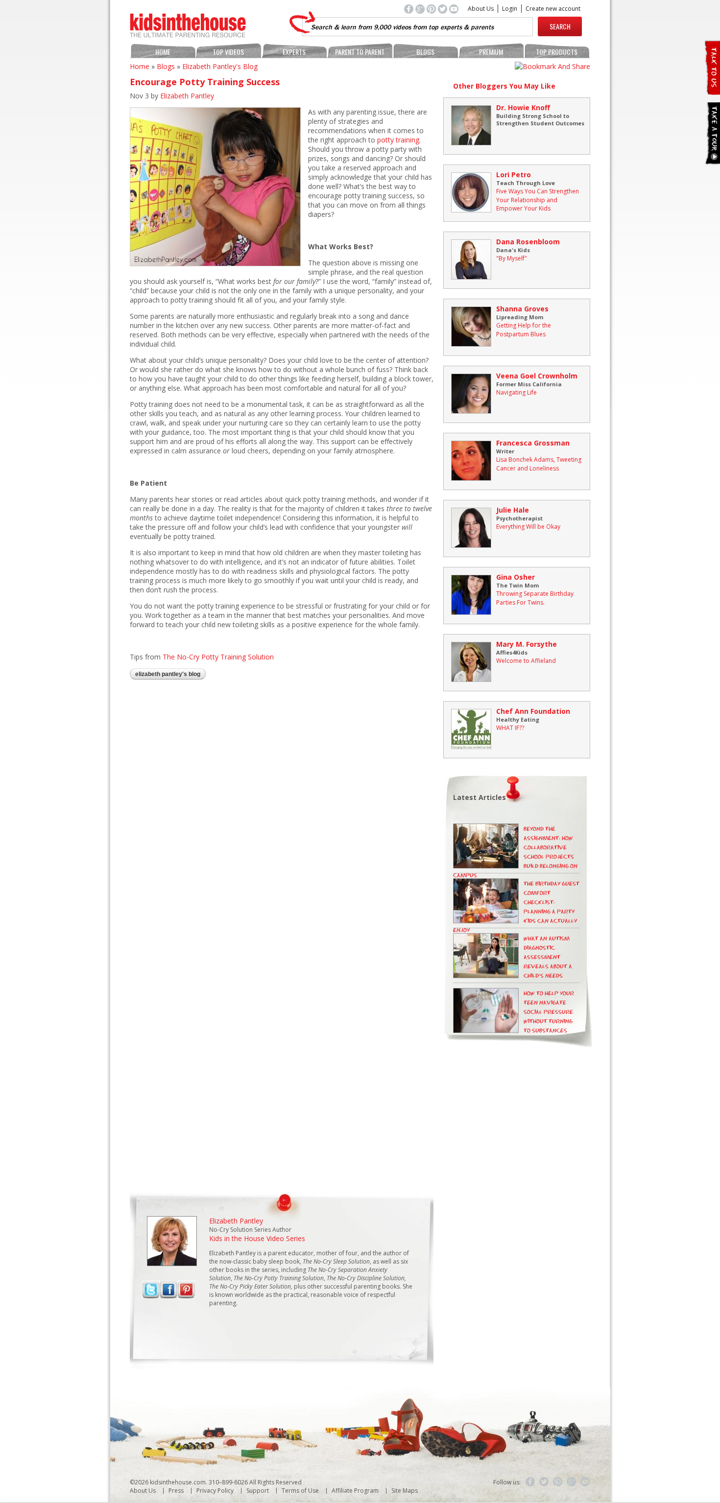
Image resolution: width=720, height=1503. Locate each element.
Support (257, 1490)
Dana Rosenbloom (528, 241)
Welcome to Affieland (526, 661)
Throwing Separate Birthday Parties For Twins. (535, 598)
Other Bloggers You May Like (504, 86)
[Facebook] (530, 1482)
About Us (481, 8)
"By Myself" (511, 258)
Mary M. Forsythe (526, 644)
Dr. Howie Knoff (523, 107)
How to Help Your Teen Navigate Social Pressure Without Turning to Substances (549, 1012)
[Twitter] (544, 1482)
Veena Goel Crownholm (536, 375)
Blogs (425, 52)
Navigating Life (516, 392)
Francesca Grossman (533, 442)
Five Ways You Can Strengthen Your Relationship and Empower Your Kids (537, 199)
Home (162, 52)
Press (176, 1490)
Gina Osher (515, 577)
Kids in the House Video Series (257, 1238)
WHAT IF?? (510, 728)
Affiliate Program (355, 1490)
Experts (294, 52)
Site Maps (404, 1490)
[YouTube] (585, 1482)
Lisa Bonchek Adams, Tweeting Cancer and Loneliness (538, 463)
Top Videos (228, 52)
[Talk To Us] (712, 90)
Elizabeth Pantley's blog (220, 66)
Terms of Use (300, 1490)
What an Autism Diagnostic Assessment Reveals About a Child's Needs (548, 957)
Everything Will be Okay (528, 526)
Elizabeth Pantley (187, 95)
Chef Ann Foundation (533, 711)
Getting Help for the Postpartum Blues (523, 329)
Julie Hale (512, 510)
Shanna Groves (522, 308)
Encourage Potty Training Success (205, 82)
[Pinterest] (558, 1482)
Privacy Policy (215, 1490)
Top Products (556, 52)
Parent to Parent (359, 52)
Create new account (553, 8)
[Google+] (571, 1482)
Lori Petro (513, 174)
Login (509, 8)
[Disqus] (281, 814)
